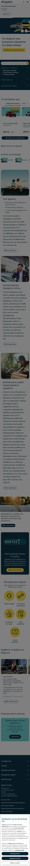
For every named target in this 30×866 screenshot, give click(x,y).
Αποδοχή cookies (15, 853)
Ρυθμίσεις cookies (15, 863)
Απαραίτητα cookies (15, 858)
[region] (15, 840)
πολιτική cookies (19, 850)
